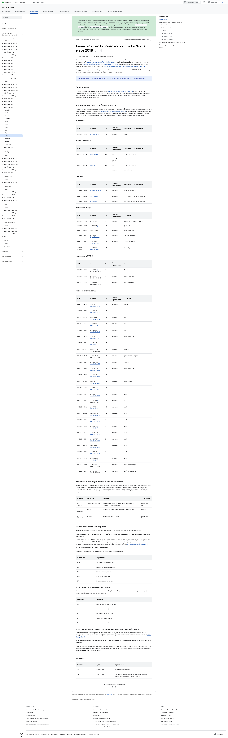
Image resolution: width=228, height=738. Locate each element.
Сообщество (45, 734)
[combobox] (192, 2)
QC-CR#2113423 (95, 332)
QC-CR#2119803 (95, 389)
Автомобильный (97, 11)
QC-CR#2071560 (95, 409)
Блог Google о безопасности (101, 718)
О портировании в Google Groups (103, 727)
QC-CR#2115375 (95, 345)
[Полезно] (148, 39)
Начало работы (20, 11)
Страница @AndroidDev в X (101, 712)
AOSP (77, 39)
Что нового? (6, 11)
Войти (224, 2)
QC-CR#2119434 (95, 453)
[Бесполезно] (150, 39)
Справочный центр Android (169, 710)
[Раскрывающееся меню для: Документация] (27, 2)
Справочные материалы (114, 11)
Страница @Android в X (100, 710)
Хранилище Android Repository (35, 710)
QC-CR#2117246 (95, 306)
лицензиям (109, 694)
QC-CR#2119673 (95, 396)
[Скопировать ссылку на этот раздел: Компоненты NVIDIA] (95, 256)
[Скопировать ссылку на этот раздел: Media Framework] (93, 141)
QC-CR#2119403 (95, 428)
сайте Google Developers (137, 78)
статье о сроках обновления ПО (138, 544)
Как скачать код (31, 715)
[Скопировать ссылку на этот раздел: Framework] (87, 121)
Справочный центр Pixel (167, 712)
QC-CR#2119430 (95, 325)
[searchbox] (12, 17)
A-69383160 (93, 134)
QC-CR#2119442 (95, 447)
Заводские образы (31, 721)
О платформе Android (32, 734)
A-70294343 (94, 154)
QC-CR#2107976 (95, 338)
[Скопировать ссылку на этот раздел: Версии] (85, 658)
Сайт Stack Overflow (167, 721)
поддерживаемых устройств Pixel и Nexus (100, 62)
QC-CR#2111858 (95, 364)
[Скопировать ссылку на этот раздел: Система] (85, 177)
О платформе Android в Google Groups (104, 721)
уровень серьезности (119, 111)
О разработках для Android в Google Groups (106, 724)
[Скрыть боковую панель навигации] (21, 735)
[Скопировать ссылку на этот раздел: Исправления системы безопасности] (117, 105)
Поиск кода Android (38, 2)
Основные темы (48, 11)
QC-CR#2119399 (95, 434)
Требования (29, 712)
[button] (10, 28)
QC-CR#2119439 (95, 421)
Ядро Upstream (94, 237)
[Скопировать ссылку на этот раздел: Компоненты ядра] (93, 208)
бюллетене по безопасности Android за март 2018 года (100, 64)
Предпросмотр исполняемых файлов (37, 718)
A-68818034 (93, 201)
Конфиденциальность (80, 734)
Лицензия (69, 734)
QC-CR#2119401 (95, 460)
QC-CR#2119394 (95, 441)
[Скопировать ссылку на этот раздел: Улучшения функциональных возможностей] (124, 482)
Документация (20, 2)
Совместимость (64, 11)
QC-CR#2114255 (95, 377)
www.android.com (166, 715)
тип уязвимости (105, 111)
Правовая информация (58, 734)
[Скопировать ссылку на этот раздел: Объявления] (91, 87)
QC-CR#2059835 (95, 370)
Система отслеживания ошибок (170, 724)
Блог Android (97, 715)
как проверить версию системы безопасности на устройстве (124, 66)
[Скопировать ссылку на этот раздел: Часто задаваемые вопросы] (107, 527)
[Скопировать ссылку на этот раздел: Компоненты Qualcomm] (98, 291)
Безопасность (34, 11)
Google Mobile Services (167, 718)
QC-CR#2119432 (95, 319)
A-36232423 (93, 190)
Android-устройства (80, 11)
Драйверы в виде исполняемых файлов (37, 724)
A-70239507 (94, 165)
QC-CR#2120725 (95, 383)
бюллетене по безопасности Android (120, 91)
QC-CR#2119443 (95, 313)
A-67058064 (94, 196)
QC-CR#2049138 (95, 415)
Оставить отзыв (94, 734)
